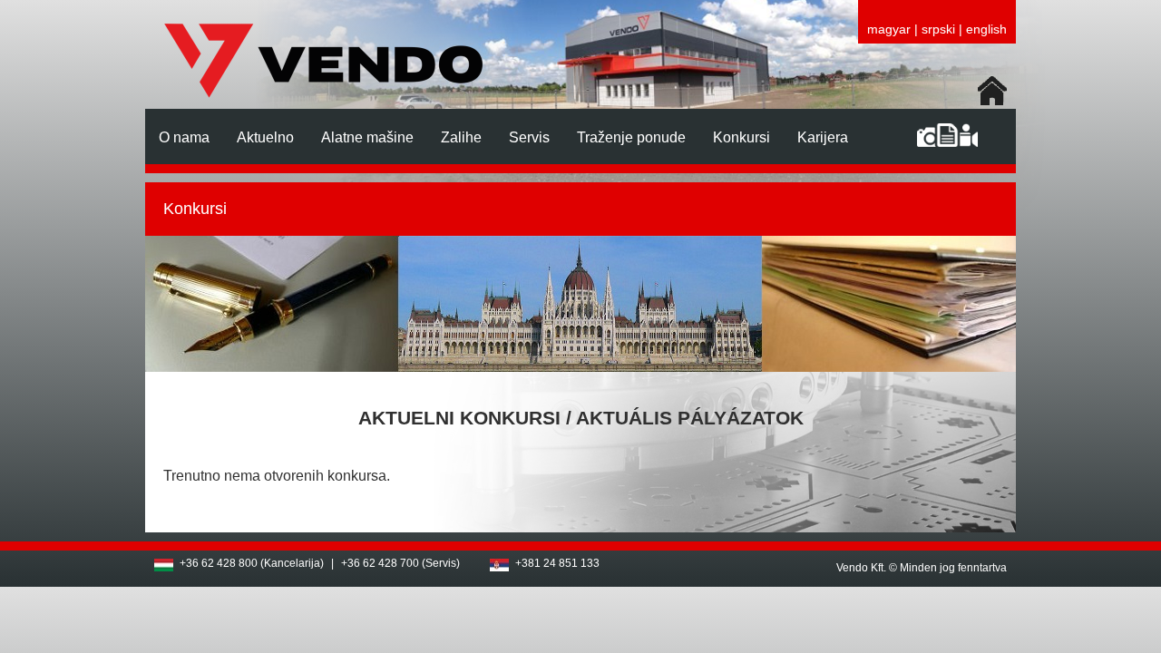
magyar (889, 29)
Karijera (822, 137)
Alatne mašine (367, 137)
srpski (938, 29)
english (986, 29)
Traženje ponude (631, 137)
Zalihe (461, 137)
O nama (184, 137)
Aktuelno (265, 137)
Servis (529, 137)
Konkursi (741, 137)
